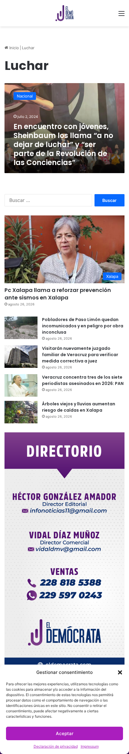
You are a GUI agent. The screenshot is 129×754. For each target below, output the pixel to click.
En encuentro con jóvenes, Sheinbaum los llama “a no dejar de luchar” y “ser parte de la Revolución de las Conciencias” (63, 144)
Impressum (90, 746)
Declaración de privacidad (56, 746)
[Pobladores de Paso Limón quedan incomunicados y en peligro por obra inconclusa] (21, 328)
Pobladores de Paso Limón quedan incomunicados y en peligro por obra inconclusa (82, 326)
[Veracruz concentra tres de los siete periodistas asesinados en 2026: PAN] (21, 385)
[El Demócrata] (65, 13)
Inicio (13, 47)
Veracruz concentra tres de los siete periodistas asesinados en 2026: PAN (83, 380)
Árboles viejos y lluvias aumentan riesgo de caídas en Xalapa (78, 407)
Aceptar (65, 733)
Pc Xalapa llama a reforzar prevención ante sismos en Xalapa (57, 293)
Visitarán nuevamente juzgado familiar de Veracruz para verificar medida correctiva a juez (80, 354)
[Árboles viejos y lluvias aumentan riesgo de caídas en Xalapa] (21, 412)
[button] (120, 672)
